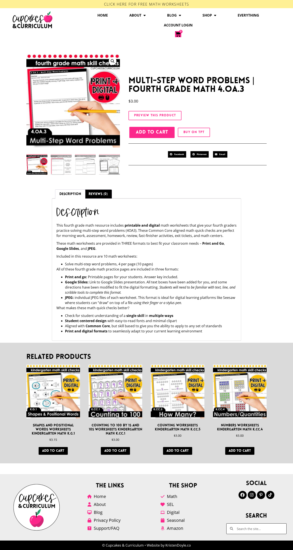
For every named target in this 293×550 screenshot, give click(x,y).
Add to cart (152, 132)
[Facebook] (243, 495)
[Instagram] (252, 495)
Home (102, 15)
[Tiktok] (270, 495)
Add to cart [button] (53, 451)
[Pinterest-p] (261, 495)
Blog (172, 15)
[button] (112, 61)
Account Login (178, 25)
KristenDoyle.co (178, 545)
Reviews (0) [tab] (98, 194)
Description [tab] (70, 194)
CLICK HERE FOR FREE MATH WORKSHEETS (146, 4)
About (135, 15)
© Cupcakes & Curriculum (123, 545)
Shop (207, 15)
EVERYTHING (248, 15)
